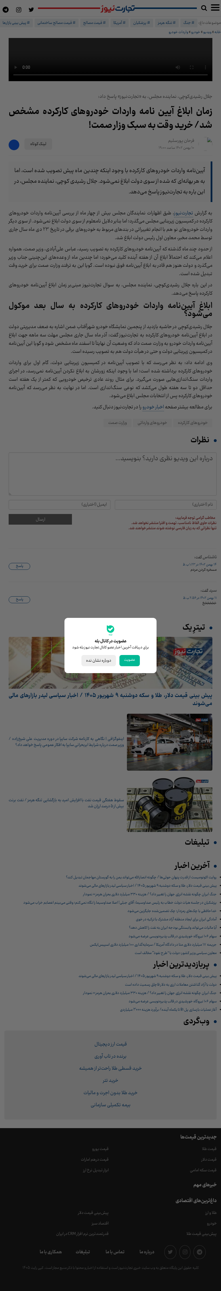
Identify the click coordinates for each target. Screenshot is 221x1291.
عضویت (129, 660)
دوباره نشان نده (98, 660)
